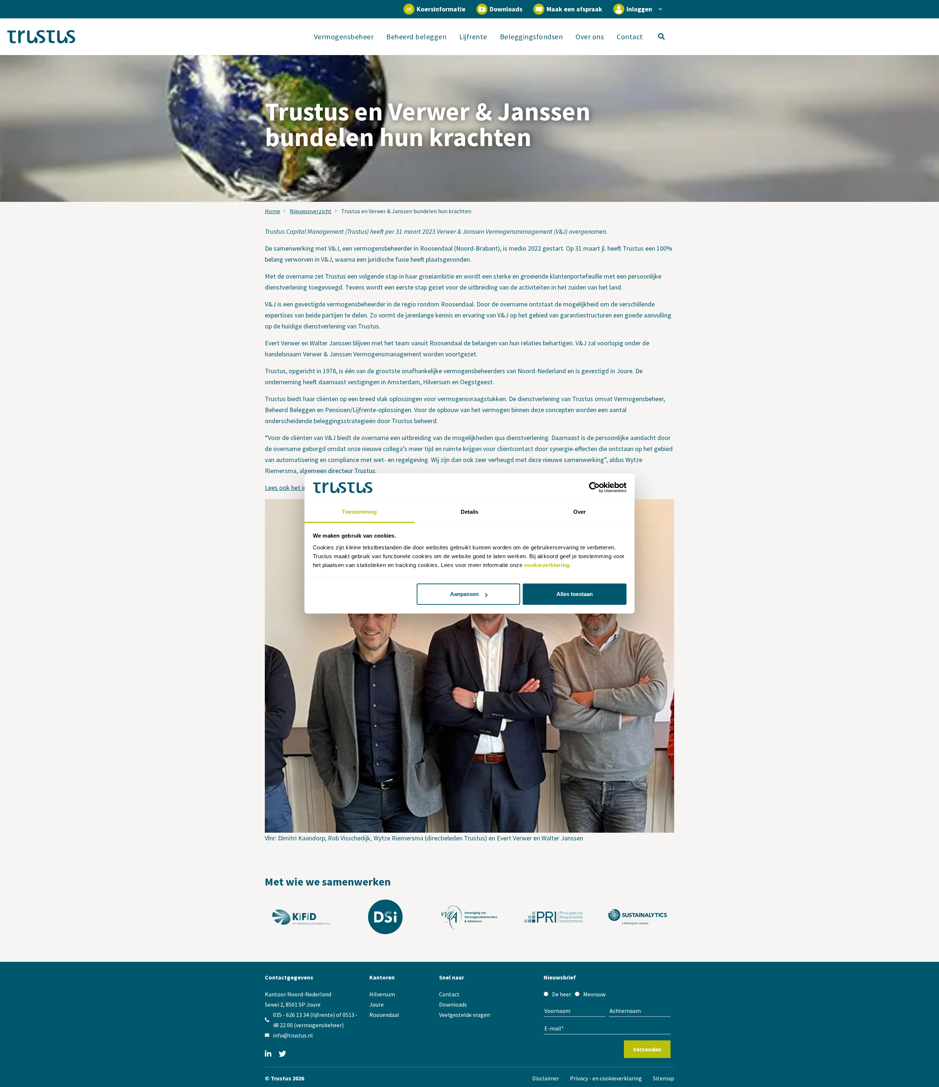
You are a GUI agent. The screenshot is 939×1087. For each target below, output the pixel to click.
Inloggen (639, 9)
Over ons (590, 36)
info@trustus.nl (293, 1035)
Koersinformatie (441, 9)
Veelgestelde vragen (464, 1014)
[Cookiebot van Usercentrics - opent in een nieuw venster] (594, 487)
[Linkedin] (268, 1054)
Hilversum (382, 994)
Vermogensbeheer (344, 36)
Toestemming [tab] (359, 512)
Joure (376, 1004)
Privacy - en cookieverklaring (606, 1078)
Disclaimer (545, 1078)
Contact (630, 36)
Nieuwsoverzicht (311, 211)
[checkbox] (607, 994)
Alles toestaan (574, 594)
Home (272, 211)
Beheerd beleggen (416, 36)
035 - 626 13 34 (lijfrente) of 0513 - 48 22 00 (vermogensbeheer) (315, 1020)
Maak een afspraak (574, 9)
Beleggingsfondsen (531, 36)
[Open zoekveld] (666, 37)
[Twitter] (282, 1054)
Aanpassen (464, 594)
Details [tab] (470, 512)
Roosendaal (384, 1014)
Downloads (506, 9)
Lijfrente (473, 36)
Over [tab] (579, 512)
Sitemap (663, 1078)
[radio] (557, 994)
